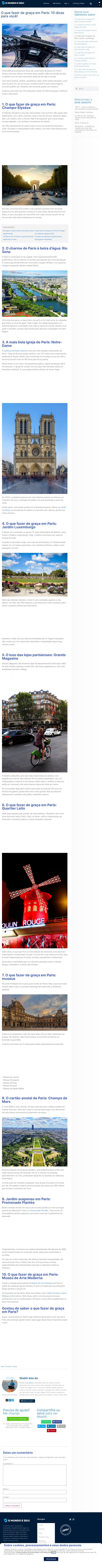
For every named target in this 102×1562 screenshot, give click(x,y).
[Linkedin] (10, 1400)
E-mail (6, 1497)
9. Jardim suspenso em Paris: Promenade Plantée (85, 65)
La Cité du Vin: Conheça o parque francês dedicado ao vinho (85, 117)
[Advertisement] (34, 148)
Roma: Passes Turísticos (84, 112)
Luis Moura (29, 1383)
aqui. (53, 1552)
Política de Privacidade (42, 1542)
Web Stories (56, 3)
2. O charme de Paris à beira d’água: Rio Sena (85, 26)
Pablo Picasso (53, 1293)
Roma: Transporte (81, 123)
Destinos (46, 3)
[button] (90, 3)
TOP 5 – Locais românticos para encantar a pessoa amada (86, 108)
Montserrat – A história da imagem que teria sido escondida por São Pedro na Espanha (85, 129)
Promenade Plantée (39, 1210)
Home (41, 1525)
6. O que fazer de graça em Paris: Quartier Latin (84, 48)
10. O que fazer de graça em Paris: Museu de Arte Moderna (85, 70)
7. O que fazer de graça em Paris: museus (84, 54)
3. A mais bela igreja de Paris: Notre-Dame (85, 31)
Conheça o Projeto (78, 3)
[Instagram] (99, 5)
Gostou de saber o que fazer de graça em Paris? (86, 76)
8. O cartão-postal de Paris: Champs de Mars (84, 59)
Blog (65, 3)
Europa (8, 1366)
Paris (3, 1366)
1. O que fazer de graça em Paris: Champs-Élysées (84, 20)
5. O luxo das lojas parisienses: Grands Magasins (86, 42)
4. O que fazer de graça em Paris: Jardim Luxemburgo (84, 37)
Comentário (8, 1463)
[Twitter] (12, 1400)
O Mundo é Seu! (44, 1537)
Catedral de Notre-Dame (15, 351)
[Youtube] (99, 2)
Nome (6, 1489)
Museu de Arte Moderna (42, 1283)
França (14, 1366)
